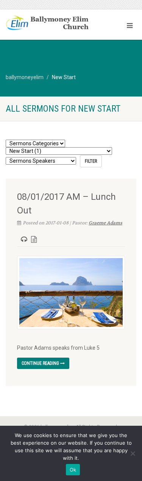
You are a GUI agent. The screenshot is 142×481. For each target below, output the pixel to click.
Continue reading (41, 363)
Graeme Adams (105, 223)
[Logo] (47, 23)
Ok (73, 470)
